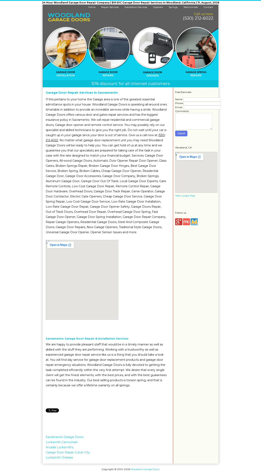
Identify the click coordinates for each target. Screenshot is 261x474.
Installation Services (135, 7)
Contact (208, 7)
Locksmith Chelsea (59, 457)
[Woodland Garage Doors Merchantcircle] (186, 224)
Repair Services (110, 7)
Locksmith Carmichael (61, 442)
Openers (158, 7)
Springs (173, 7)
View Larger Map (185, 195)
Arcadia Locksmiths (59, 447)
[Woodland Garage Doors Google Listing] (178, 224)
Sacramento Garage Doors (64, 437)
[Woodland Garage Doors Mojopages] (194, 224)
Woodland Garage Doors (145, 469)
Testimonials (190, 7)
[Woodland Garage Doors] (69, 20)
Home (91, 7)
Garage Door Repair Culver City (68, 452)
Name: (179, 99)
